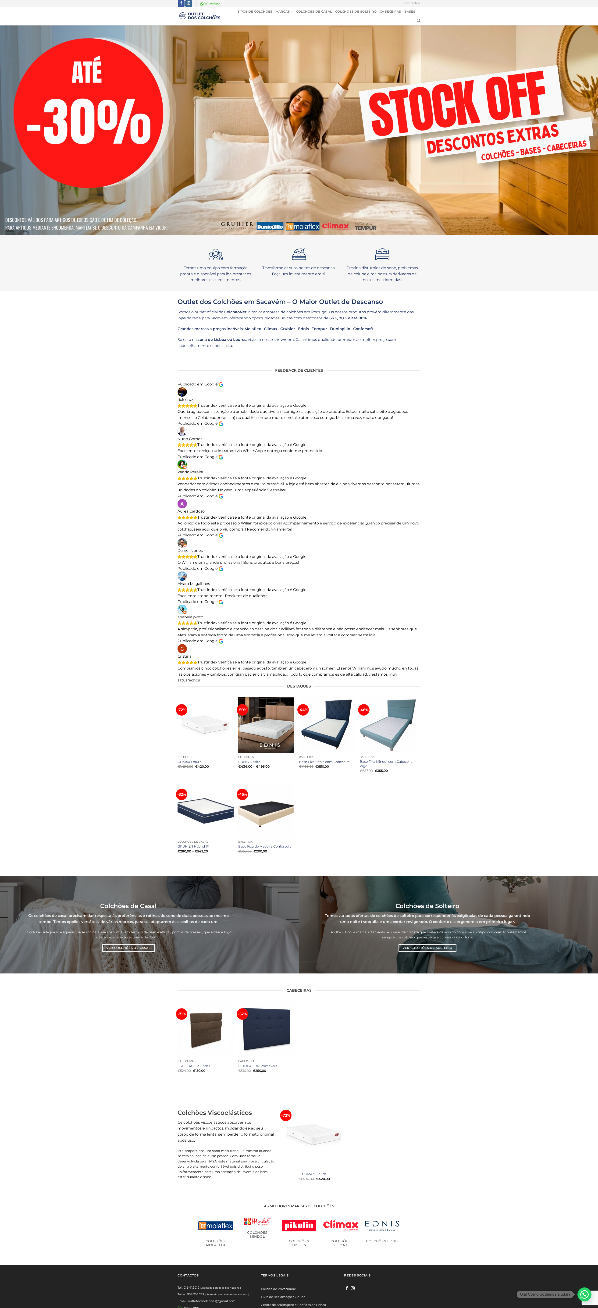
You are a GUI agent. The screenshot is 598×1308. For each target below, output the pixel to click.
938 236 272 (195, 1294)
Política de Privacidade (278, 1289)
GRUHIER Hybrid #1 (193, 846)
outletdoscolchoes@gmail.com (211, 1301)
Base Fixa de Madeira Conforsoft (264, 846)
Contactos (412, 3)
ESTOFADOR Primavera (257, 1066)
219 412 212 (191, 1287)
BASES (409, 11)
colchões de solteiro (395, 915)
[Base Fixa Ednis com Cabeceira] (327, 725)
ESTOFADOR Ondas (194, 1066)
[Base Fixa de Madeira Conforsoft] (266, 810)
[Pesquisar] (418, 20)
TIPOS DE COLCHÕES (255, 11)
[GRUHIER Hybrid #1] (206, 810)
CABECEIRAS (390, 11)
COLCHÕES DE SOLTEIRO (356, 11)
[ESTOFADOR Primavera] (266, 1029)
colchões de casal (51, 915)
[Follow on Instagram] (188, 3)
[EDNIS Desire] (266, 725)
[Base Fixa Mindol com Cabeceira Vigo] (388, 725)
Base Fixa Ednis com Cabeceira (324, 762)
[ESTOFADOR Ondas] (206, 1029)
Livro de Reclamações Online (283, 1297)
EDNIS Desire (249, 762)
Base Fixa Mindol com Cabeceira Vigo (386, 763)
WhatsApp (212, 3)
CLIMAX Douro (190, 762)
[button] (584, 1294)
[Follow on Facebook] (181, 3)
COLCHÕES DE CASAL (314, 11)
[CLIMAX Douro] (206, 725)
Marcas (283, 11)
